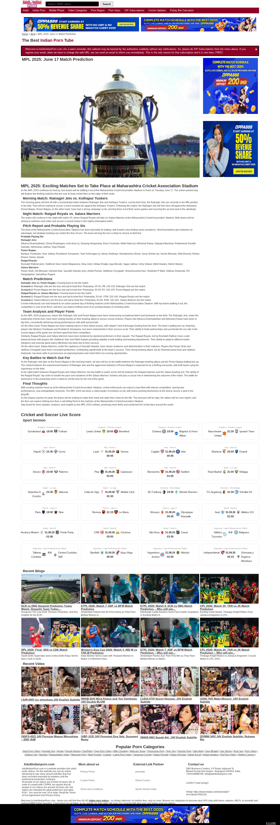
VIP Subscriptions (134, 10)
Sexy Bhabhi (211, 751)
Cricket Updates (157, 10)
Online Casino (142, 780)
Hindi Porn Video (31, 751)
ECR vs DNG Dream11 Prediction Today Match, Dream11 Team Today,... (46, 607)
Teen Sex (171, 751)
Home (25, 34)
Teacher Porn (184, 751)
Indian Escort (194, 754)
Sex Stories (226, 751)
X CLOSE (271, 823)
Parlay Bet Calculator (182, 10)
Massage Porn (78, 754)
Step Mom (198, 751)
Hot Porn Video (228, 754)
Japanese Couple (142, 754)
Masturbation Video (59, 754)
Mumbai (43, 754)
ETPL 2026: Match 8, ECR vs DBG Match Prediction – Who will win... (166, 607)
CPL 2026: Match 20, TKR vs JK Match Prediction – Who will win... (225, 651)
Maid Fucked (94, 754)
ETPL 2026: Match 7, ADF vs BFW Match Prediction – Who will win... (166, 651)
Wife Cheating (120, 751)
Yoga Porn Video (103, 751)
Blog (33, 34)
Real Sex (238, 751)
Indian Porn (39, 10)
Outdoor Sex (31, 754)
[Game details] (49, 431)
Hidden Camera (246, 754)
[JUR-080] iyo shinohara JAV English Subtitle (50, 699)
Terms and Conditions (91, 789)
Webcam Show (137, 751)
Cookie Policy (87, 780)
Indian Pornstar (178, 754)
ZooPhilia (87, 751)
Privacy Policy (87, 771)
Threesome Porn (155, 751)
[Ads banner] (140, 814)
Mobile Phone (56, 10)
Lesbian (107, 754)
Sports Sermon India (145, 789)
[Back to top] (269, 814)
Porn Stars (114, 10)
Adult (26, 10)
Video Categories (77, 10)
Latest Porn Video (122, 754)
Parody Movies (73, 751)
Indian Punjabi (161, 754)
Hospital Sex (48, 751)
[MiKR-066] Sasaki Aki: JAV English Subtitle (168, 737)
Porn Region (98, 10)
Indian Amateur (211, 754)
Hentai (60, 751)
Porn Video (251, 751)
